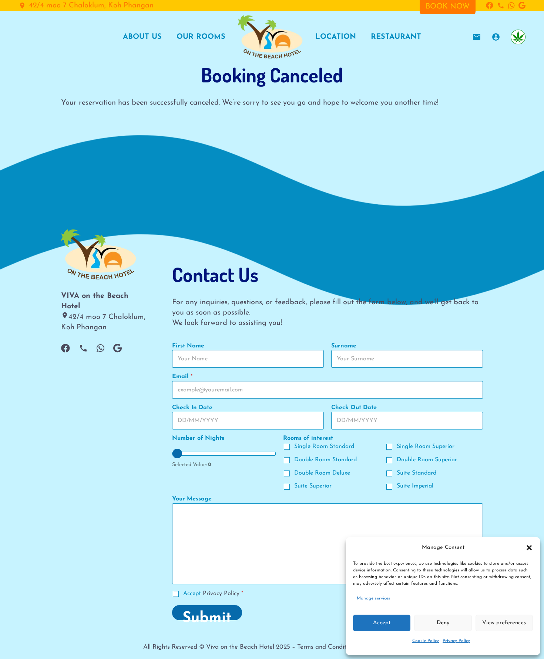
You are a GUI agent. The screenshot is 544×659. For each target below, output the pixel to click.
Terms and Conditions (327, 647)
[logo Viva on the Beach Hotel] (270, 37)
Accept (381, 623)
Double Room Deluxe (322, 473)
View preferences (504, 623)
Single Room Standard (324, 446)
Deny (443, 623)
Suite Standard (416, 473)
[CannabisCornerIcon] (518, 37)
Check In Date (192, 408)
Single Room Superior (425, 446)
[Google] (521, 5)
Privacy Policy (456, 641)
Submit (207, 615)
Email (182, 377)
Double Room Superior (427, 460)
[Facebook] (489, 5)
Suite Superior (313, 486)
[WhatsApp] (511, 5)
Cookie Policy (425, 641)
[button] (529, 547)
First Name (188, 346)
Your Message (192, 499)
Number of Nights (198, 438)
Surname (343, 346)
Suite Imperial (415, 486)
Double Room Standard (325, 460)
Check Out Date (354, 408)
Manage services (373, 598)
